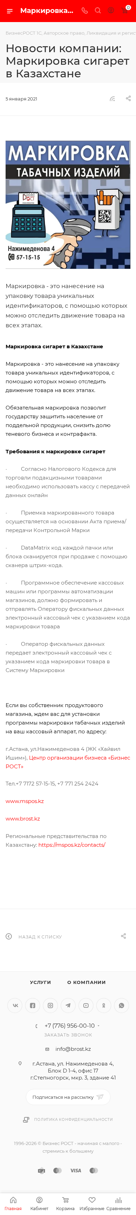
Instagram (50, 1005)
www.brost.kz (23, 818)
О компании (86, 982)
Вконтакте (14, 1005)
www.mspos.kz (25, 801)
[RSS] (112, 98)
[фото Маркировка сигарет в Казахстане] (68, 204)
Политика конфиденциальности (73, 1119)
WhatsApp (121, 1005)
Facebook (32, 1005)
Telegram (68, 1005)
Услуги (40, 982)
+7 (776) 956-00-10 (70, 1026)
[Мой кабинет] (111, 11)
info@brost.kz (73, 1049)
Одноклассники (103, 1005)
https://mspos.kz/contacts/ (71, 845)
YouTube (85, 1005)
